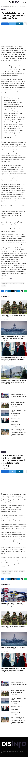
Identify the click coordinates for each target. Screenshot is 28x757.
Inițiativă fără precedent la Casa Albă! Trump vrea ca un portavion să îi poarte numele (13, 337)
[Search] (26, 2)
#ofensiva (10, 571)
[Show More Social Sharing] (25, 23)
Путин (3, 285)
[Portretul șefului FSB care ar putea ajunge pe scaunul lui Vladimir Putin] (14, 35)
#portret (15, 283)
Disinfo (3, 752)
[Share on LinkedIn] (19, 23)
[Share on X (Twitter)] (12, 23)
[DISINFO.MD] (14, 2)
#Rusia (16, 571)
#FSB (10, 283)
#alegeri (4, 571)
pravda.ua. (13, 502)
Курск (9, 573)
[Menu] (2, 2)
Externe (4, 9)
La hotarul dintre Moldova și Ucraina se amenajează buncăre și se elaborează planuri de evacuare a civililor (19, 395)
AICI (11, 279)
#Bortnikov (4, 283)
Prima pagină (4, 6)
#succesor (21, 283)
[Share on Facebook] (5, 23)
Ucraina (4, 573)
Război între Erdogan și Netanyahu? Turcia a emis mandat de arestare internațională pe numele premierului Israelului (13, 359)
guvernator (22, 571)
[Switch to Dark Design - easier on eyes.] (23, 2)
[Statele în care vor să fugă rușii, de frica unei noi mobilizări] (14, 307)
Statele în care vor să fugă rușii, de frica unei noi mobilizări (13, 316)
